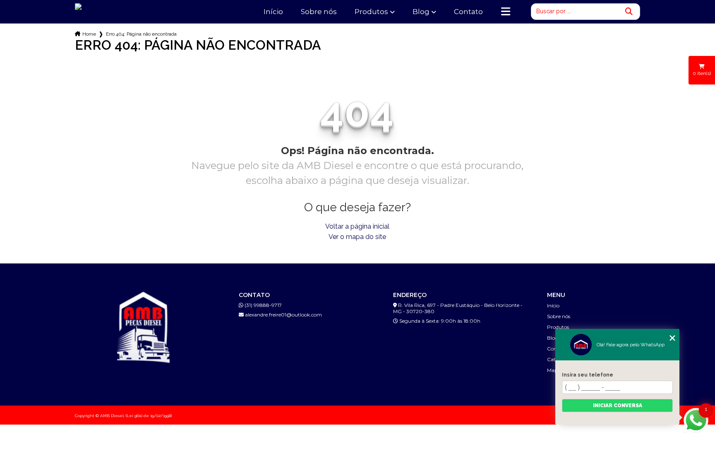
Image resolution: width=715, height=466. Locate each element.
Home (89, 34)
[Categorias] (505, 11)
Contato (468, 11)
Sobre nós (319, 11)
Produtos (371, 12)
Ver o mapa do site (357, 237)
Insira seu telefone (587, 375)
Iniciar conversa (617, 405)
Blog (421, 12)
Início (273, 11)
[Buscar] (629, 12)
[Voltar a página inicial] (96, 11)
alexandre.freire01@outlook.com (283, 314)
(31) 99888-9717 (262, 305)
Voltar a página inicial (357, 226)
